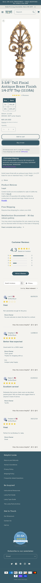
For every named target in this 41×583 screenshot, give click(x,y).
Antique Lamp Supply (22, 579)
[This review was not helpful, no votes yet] (35, 325)
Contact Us (7, 520)
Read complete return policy (11, 227)
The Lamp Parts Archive (12, 504)
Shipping (3, 122)
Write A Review (20, 273)
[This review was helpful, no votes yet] (31, 325)
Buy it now (20, 142)
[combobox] (25, 12)
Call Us (6, 525)
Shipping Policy (9, 473)
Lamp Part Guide (9, 495)
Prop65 (4, 200)
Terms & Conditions (10, 464)
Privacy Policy (8, 469)
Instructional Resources (12, 490)
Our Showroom (9, 516)
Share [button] (6, 180)
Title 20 (8, 194)
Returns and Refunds (11, 460)
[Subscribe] (35, 556)
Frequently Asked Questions (13, 478)
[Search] (33, 12)
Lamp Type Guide (10, 499)
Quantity (4, 125)
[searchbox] (11, 283)
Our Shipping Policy (9, 166)
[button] (2, 12)
